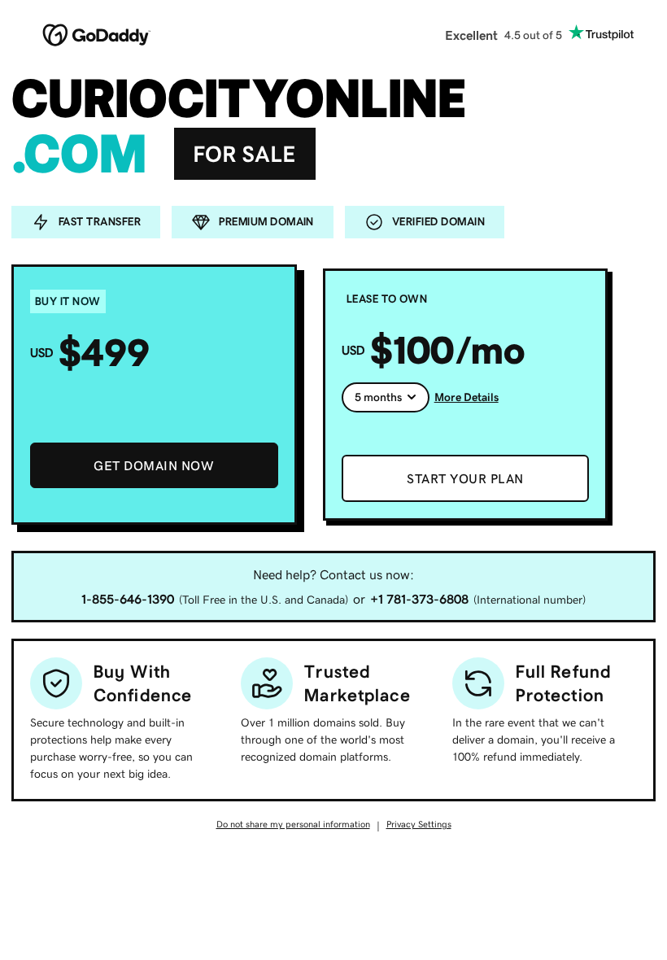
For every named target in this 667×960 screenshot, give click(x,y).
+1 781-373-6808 (419, 598)
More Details (466, 397)
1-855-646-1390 (127, 598)
